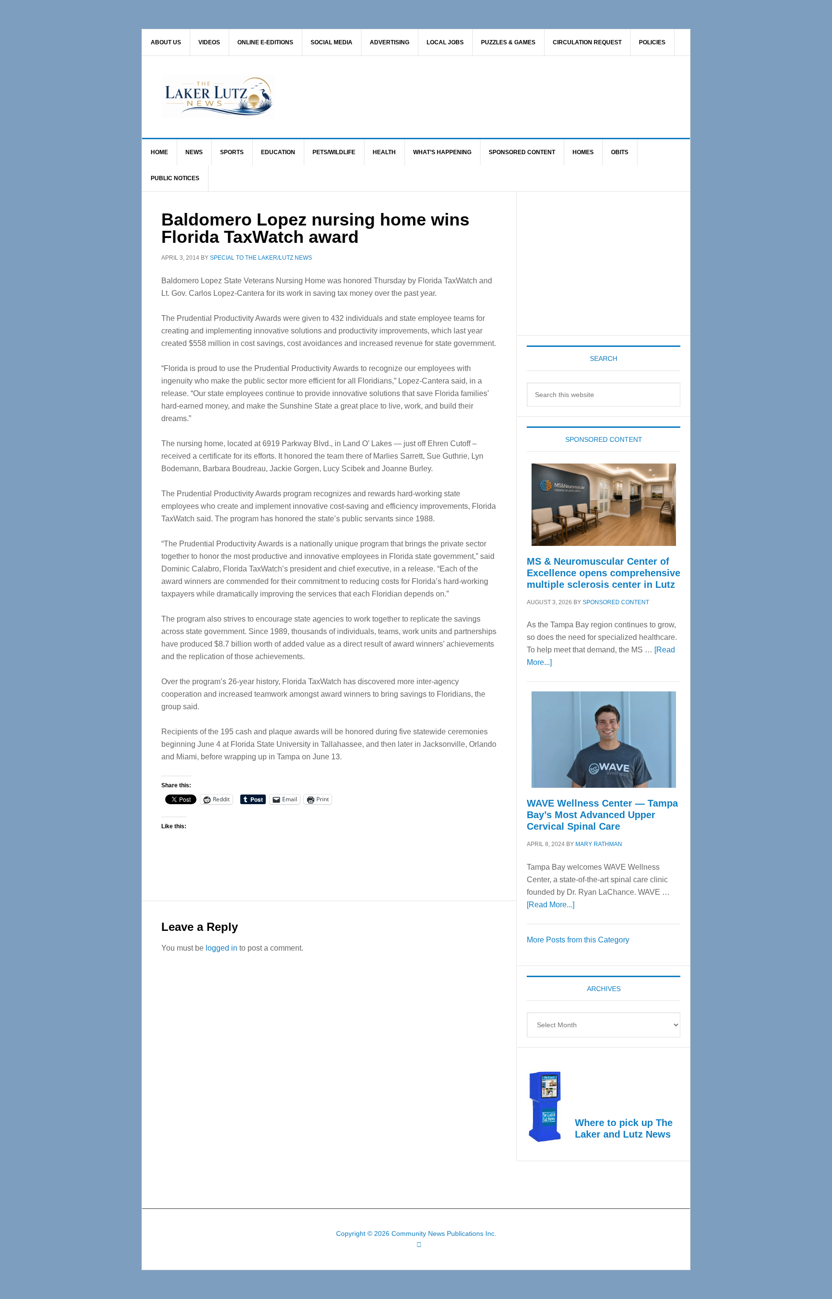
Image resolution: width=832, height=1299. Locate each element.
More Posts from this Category (578, 940)
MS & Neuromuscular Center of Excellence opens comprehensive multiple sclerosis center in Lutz (603, 573)
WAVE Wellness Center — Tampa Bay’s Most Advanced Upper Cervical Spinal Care (602, 815)
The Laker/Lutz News (440, 97)
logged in (221, 948)
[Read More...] (550, 905)
